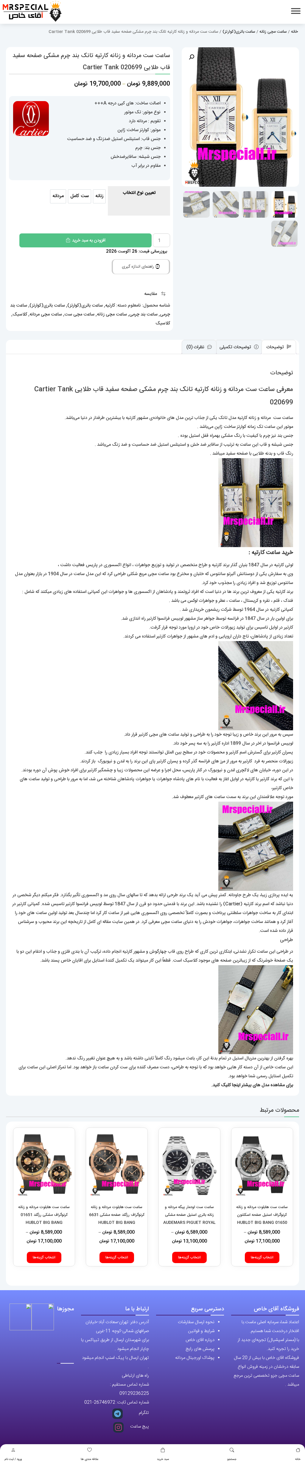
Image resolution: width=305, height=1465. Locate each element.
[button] (191, 57)
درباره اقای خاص (200, 1340)
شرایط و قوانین (201, 1331)
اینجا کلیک (230, 1085)
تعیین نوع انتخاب (139, 193)
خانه (298, 1459)
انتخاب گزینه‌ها (262, 1257)
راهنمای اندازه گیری (138, 266)
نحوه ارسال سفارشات (196, 1322)
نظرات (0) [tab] (196, 347)
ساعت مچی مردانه (45, 314)
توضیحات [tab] (275, 347)
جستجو (231, 1459)
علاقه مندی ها (89, 1459)
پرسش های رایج (200, 1349)
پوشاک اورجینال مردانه (194, 1358)
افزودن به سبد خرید (88, 240)
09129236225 (134, 1393)
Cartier (232, 904)
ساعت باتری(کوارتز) (238, 32)
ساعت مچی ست (79, 314)
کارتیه (110, 305)
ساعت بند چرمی (143, 314)
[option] (99, 196)
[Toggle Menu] (296, 11)
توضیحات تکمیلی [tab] (236, 347)
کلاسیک (20, 314)
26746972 (104, 1402)
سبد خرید (163, 1459)
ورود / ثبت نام (13, 1459)
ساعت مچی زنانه (273, 32)
